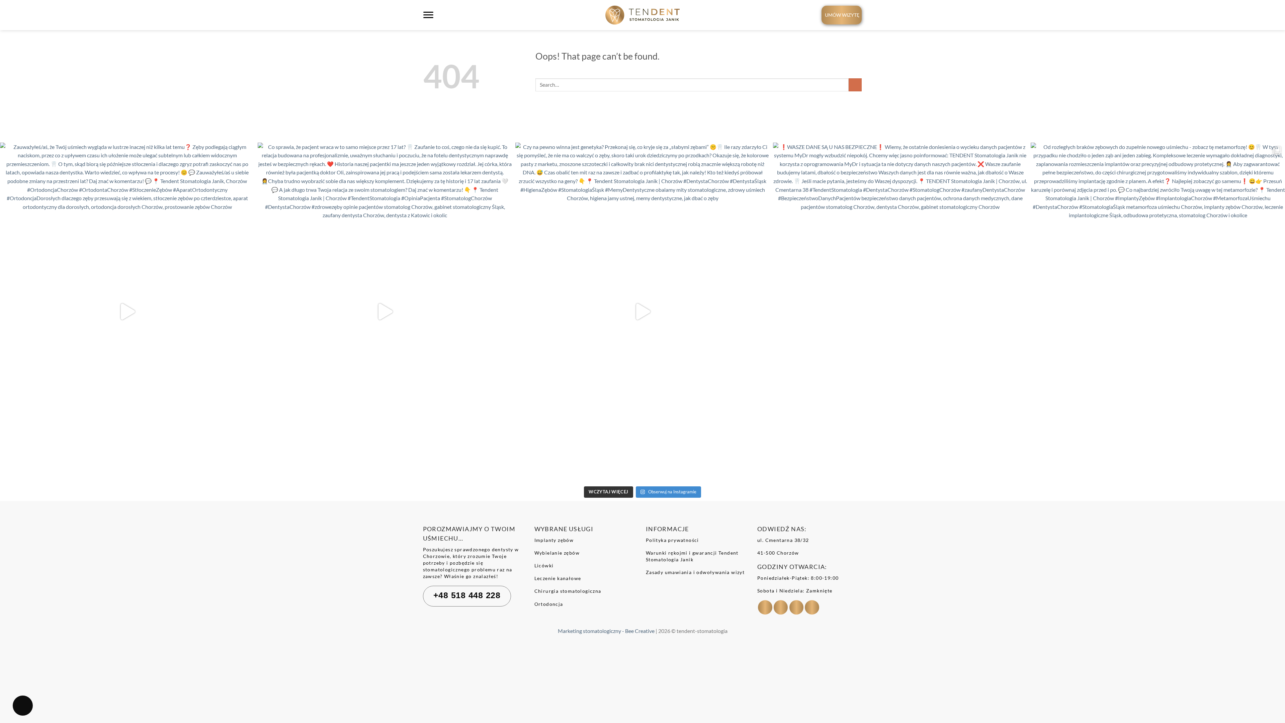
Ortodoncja (548, 604)
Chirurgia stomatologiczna (567, 591)
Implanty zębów (554, 540)
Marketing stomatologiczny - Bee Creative (606, 631)
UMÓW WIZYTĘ (842, 15)
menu (429, 19)
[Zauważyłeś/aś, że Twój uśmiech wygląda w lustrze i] (127, 312)
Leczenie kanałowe (557, 578)
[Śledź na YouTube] (812, 607)
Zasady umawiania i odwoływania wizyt (695, 572)
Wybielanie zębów (557, 553)
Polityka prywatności (672, 540)
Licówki (544, 565)
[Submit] (855, 84)
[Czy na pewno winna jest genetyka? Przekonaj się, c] (642, 312)
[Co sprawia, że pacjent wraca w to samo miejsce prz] (385, 312)
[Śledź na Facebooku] (765, 607)
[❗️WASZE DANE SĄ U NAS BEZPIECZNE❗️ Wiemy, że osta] (900, 312)
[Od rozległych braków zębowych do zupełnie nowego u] (1158, 312)
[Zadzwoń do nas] (796, 607)
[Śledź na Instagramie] (781, 607)
